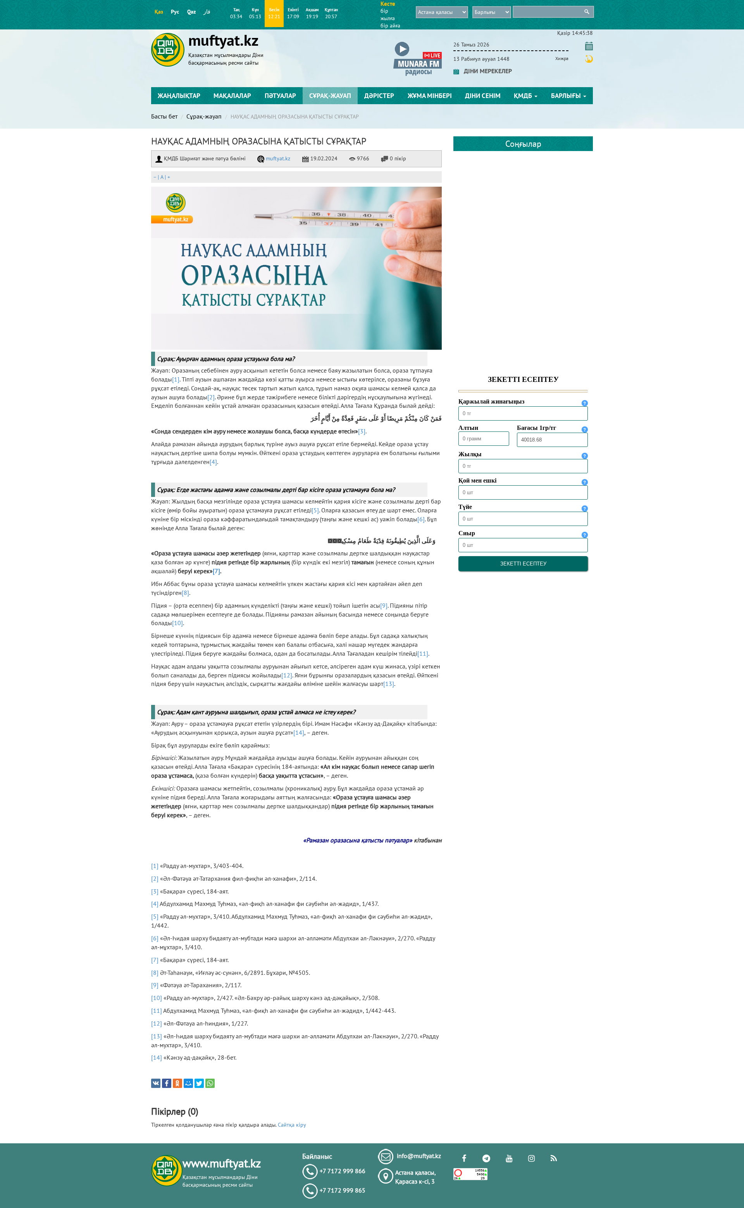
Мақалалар (232, 95)
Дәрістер (379, 95)
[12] (286, 675)
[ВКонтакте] (155, 1083)
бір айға (390, 25)
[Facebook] (166, 1083)
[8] (185, 592)
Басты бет (164, 116)
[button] (417, 43)
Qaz (191, 11)
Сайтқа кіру (292, 1124)
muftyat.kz (277, 158)
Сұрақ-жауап (330, 95)
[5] (315, 510)
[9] (384, 605)
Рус (175, 11)
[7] (216, 571)
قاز (206, 11)
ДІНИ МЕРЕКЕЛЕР (485, 71)
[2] (211, 397)
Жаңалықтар (179, 95)
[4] (213, 462)
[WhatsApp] (210, 1083)
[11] (422, 653)
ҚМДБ (524, 95)
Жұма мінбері (430, 95)
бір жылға (388, 14)
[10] (177, 623)
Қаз (159, 11)
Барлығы (566, 95)
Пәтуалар (280, 95)
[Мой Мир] (188, 1083)
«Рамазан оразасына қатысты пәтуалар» (357, 840)
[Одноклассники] (177, 1083)
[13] (388, 683)
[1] (175, 379)
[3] (361, 431)
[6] (421, 519)
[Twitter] (199, 1083)
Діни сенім (483, 95)
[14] (298, 732)
